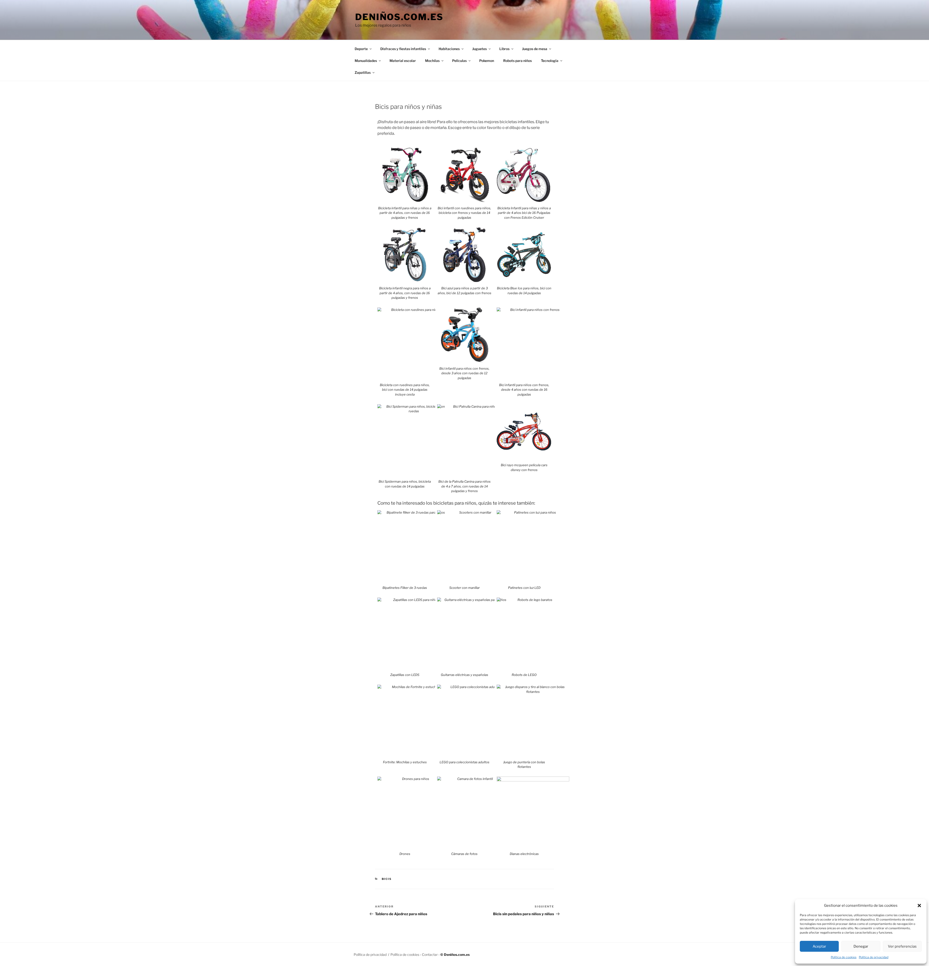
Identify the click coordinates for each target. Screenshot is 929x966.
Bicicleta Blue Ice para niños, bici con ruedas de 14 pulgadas (524, 290)
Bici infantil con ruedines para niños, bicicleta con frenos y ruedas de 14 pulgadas (464, 212)
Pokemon (486, 61)
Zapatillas (363, 72)
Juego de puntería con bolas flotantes (524, 764)
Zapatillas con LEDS (404, 675)
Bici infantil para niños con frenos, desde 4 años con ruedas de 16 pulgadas (524, 389)
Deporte (361, 49)
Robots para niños (517, 61)
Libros (504, 49)
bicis (387, 879)
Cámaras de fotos (464, 854)
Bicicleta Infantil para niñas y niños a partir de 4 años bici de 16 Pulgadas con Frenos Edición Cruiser (524, 212)
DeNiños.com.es (399, 17)
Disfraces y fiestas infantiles (403, 49)
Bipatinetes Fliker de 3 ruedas (404, 588)
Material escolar (403, 61)
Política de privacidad (873, 957)
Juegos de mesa (534, 49)
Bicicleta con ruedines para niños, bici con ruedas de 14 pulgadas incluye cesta (405, 389)
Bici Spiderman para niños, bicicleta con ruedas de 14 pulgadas (405, 483)
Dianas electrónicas (524, 854)
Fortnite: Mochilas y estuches (405, 762)
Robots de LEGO (524, 675)
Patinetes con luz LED (524, 588)
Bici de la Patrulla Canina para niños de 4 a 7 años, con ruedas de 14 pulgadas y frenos (464, 486)
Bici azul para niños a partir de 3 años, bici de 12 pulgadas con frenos (464, 290)
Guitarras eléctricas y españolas (464, 675)
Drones (404, 854)
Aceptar (819, 946)
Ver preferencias (902, 946)
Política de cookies (843, 957)
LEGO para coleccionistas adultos (464, 762)
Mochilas (432, 61)
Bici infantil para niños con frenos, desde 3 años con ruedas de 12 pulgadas (464, 373)
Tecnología (549, 61)
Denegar (861, 946)
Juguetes (479, 49)
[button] (919, 905)
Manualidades (366, 61)
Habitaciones (449, 49)
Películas (459, 61)
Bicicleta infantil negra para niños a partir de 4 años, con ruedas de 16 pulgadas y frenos (405, 293)
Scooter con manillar (464, 588)
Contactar (430, 954)
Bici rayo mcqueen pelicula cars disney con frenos (524, 467)
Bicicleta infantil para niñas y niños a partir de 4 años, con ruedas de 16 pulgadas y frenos (404, 212)
